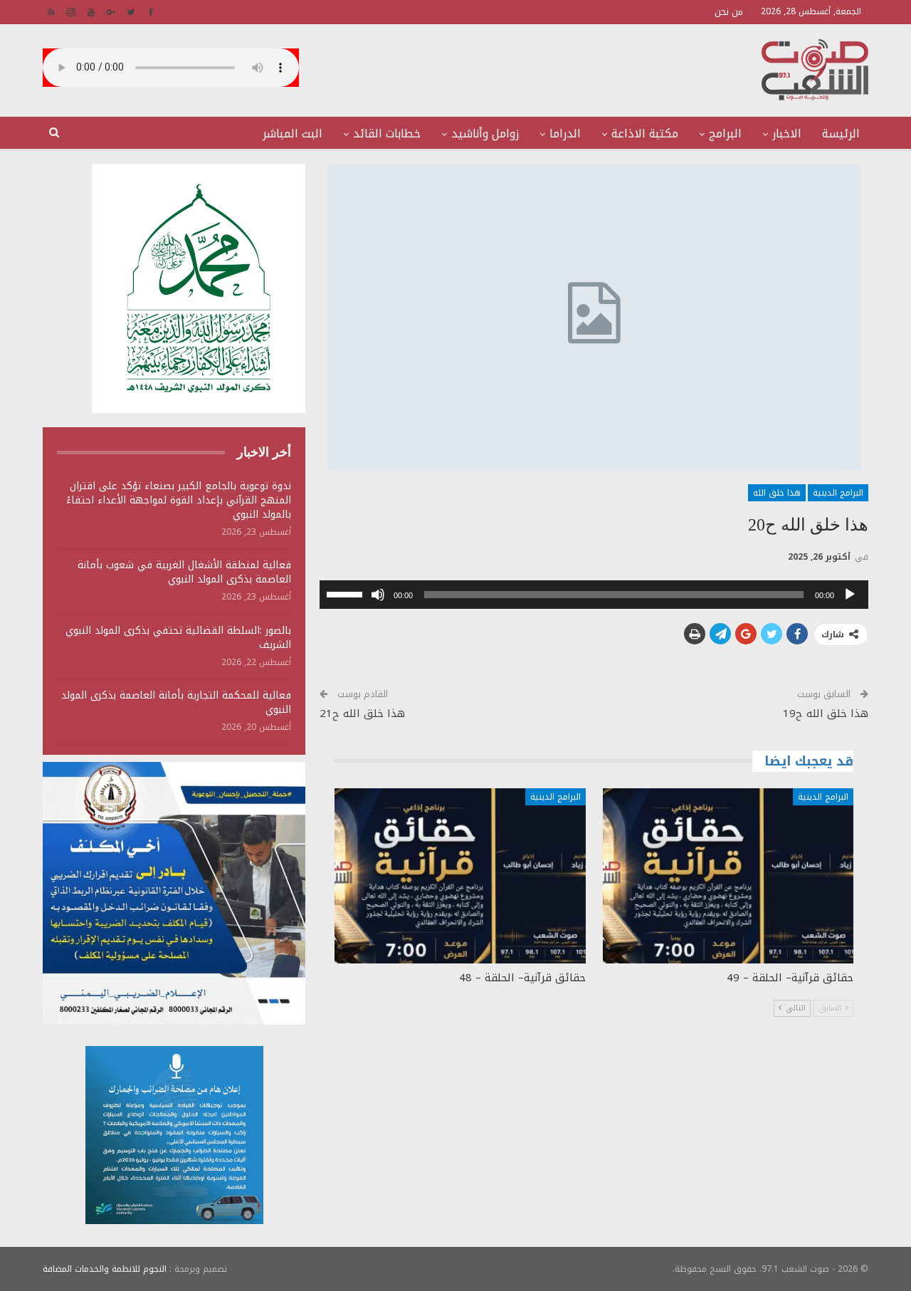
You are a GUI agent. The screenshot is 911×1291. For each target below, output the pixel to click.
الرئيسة (841, 133)
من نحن (729, 12)
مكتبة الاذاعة (644, 133)
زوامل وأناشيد (485, 133)
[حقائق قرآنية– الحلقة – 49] (728, 876)
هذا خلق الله (777, 493)
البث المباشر (292, 133)
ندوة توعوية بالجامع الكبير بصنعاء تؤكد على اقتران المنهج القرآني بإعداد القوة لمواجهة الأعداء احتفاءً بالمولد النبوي (178, 500)
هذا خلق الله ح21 (362, 713)
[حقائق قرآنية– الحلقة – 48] (460, 876)
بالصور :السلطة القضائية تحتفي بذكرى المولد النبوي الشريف (178, 637)
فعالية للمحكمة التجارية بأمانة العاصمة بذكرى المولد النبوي (176, 702)
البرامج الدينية (838, 493)
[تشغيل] (850, 594)
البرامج (725, 133)
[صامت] (378, 594)
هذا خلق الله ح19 (825, 713)
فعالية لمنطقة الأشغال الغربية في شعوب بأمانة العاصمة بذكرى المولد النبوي (184, 572)
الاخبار (786, 133)
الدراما (565, 133)
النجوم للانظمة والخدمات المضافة (105, 1269)
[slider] (347, 593)
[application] (594, 594)
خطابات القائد (387, 133)
